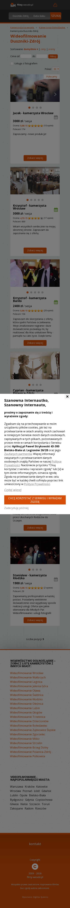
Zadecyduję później (16, 508)
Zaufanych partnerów (18, 454)
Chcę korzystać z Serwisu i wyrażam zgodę (35, 500)
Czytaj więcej (13, 490)
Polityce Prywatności (37, 484)
